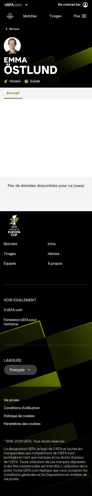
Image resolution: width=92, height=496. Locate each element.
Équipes (10, 263)
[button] (79, 15)
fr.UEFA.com (13, 310)
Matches (10, 244)
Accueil (13, 93)
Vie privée (11, 400)
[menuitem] (32, 15)
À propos (55, 263)
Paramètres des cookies (22, 424)
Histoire (53, 254)
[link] (30, 15)
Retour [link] (14, 28)
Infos (52, 244)
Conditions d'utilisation (22, 408)
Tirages (10, 254)
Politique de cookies (19, 416)
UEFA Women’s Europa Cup (10, 16)
